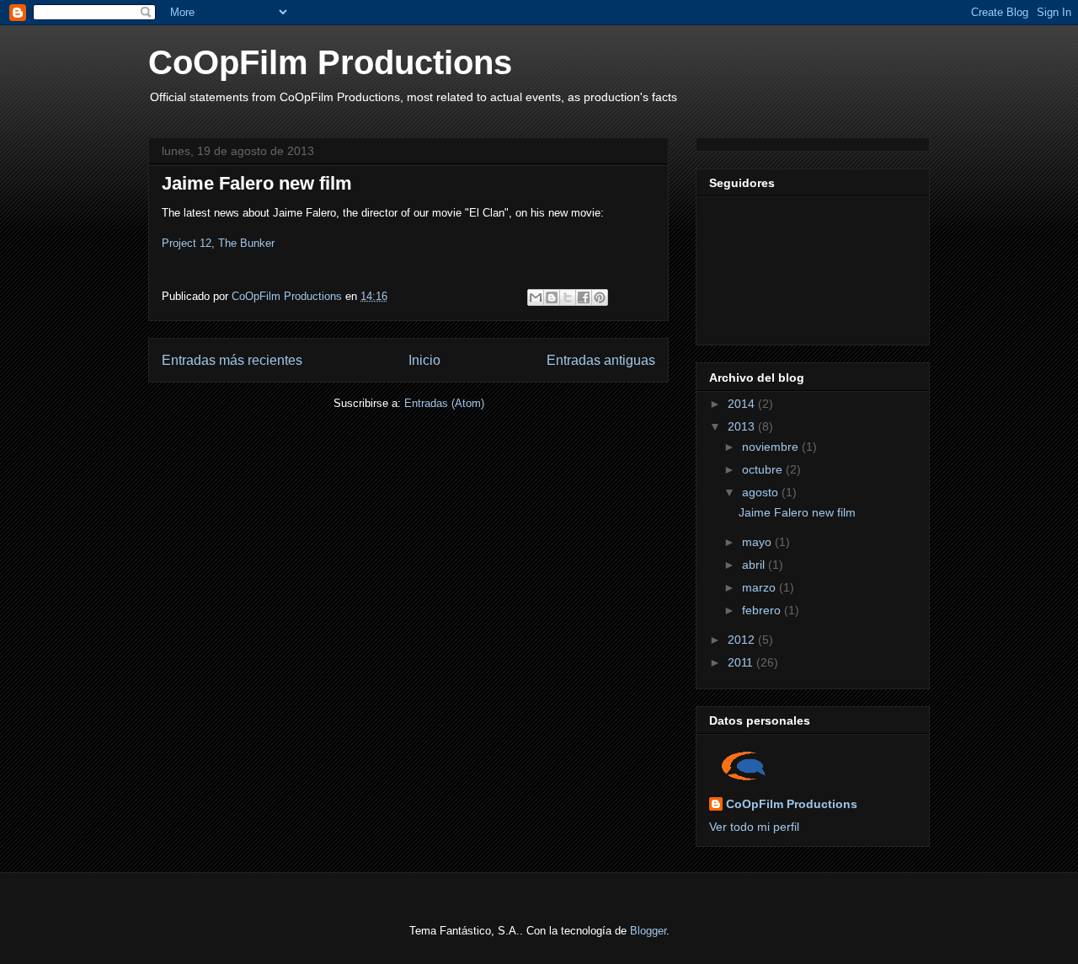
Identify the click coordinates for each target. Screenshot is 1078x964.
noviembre (772, 446)
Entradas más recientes (232, 360)
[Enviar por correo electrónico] (535, 297)
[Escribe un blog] (551, 297)
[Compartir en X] (567, 297)
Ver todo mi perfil (754, 826)
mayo (758, 542)
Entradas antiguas (601, 360)
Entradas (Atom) (444, 403)
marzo (760, 587)
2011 (742, 662)
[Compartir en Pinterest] (599, 297)
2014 (743, 403)
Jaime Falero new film (257, 183)
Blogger (648, 930)
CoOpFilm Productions (330, 62)
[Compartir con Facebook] (583, 297)
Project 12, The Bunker (218, 243)
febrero (763, 610)
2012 (743, 639)
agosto (762, 492)
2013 (743, 426)
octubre (764, 469)
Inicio (424, 360)
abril (755, 564)
